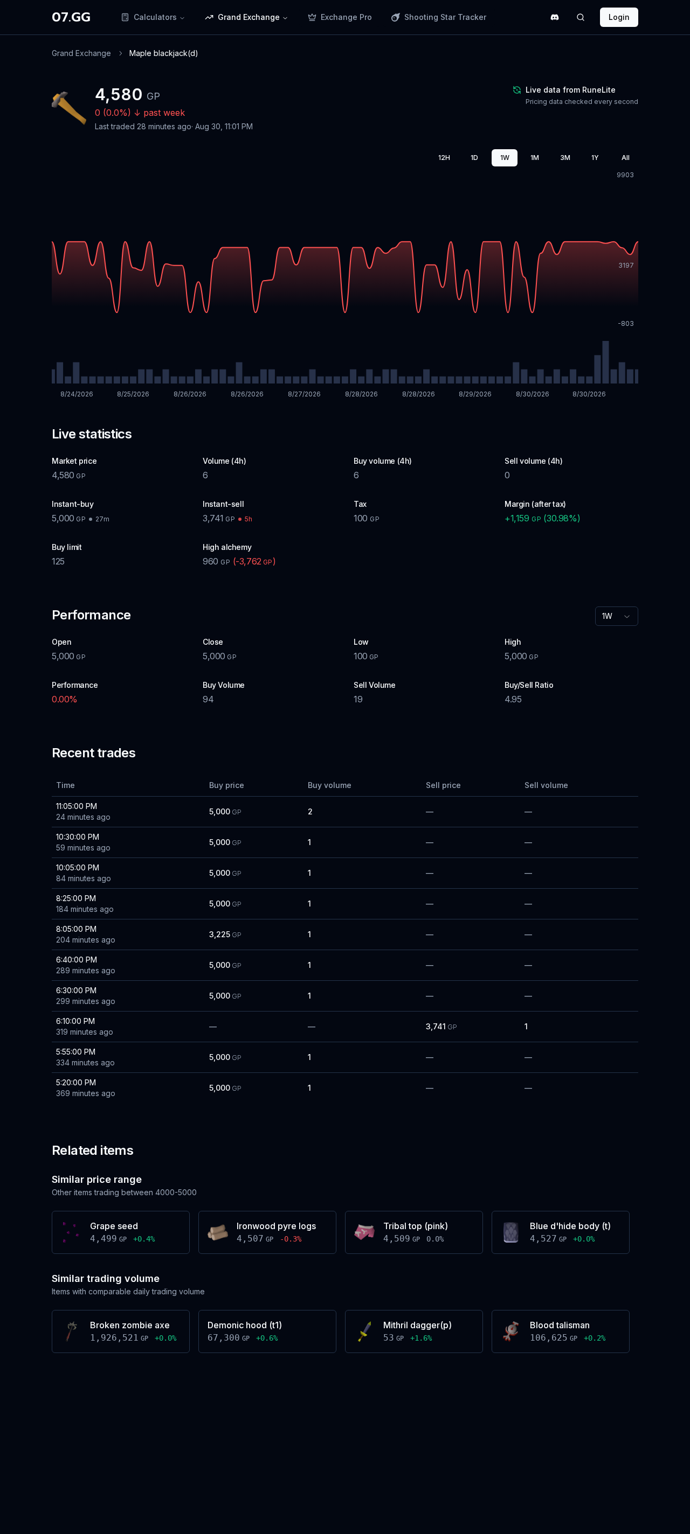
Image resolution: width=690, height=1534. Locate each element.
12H (444, 158)
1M (534, 158)
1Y (595, 158)
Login (619, 17)
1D (474, 158)
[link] (163, 53)
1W (504, 158)
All (626, 158)
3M (565, 158)
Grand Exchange (81, 53)
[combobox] (616, 616)
